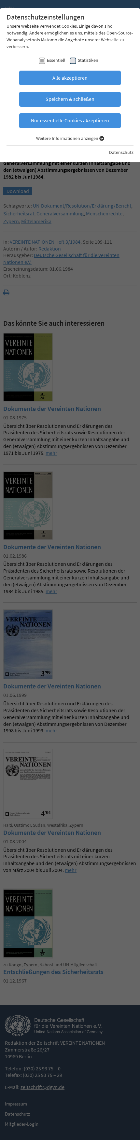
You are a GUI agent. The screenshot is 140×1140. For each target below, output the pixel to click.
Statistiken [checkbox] (88, 60)
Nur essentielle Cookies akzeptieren (70, 120)
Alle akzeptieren (70, 78)
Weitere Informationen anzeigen (67, 138)
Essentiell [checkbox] (56, 60)
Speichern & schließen (70, 99)
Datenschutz (121, 152)
